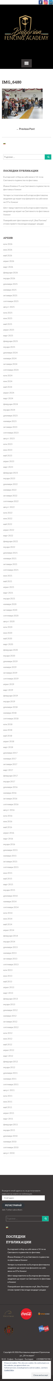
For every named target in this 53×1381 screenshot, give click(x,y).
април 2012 (8, 1050)
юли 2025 (7, 312)
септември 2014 (10, 907)
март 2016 (8, 838)
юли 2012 (7, 1033)
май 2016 (7, 827)
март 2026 (8, 267)
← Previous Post (25, 128)
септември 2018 (10, 718)
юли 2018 (7, 724)
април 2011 (8, 1113)
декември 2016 (10, 787)
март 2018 (8, 747)
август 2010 (9, 1153)
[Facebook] (40, 2)
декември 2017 (10, 753)
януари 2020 (9, 655)
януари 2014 (9, 941)
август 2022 (9, 507)
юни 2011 (7, 1101)
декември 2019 (10, 661)
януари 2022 (9, 547)
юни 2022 (7, 518)
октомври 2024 (10, 364)
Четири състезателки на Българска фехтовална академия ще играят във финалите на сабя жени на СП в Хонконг (25, 198)
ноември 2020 (9, 604)
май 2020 (7, 638)
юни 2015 (7, 873)
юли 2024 (7, 375)
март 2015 (8, 884)
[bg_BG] (4, 143)
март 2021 (8, 592)
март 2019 (8, 690)
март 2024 (8, 398)
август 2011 (9, 1090)
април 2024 (8, 392)
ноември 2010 (9, 1141)
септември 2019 (10, 678)
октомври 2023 (10, 427)
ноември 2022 (9, 490)
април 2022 (8, 530)
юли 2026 (7, 244)
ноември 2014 (9, 901)
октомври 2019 (10, 673)
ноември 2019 (9, 667)
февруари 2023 (10, 472)
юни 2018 (7, 730)
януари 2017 (9, 781)
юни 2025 (7, 318)
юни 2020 (7, 633)
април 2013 (8, 987)
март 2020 (8, 644)
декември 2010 (10, 1136)
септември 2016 (10, 804)
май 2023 (7, 455)
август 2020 (9, 621)
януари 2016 (9, 844)
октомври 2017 (10, 764)
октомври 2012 (10, 1021)
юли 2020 (7, 627)
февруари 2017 (10, 775)
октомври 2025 (10, 295)
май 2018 (7, 735)
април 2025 (8, 330)
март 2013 (8, 993)
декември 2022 (10, 484)
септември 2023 (10, 432)
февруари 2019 (10, 695)
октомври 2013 (10, 958)
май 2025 (7, 324)
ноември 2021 (9, 558)
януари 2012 (9, 1067)
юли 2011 (7, 1096)
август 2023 (9, 438)
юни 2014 (7, 918)
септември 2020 (10, 615)
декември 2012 (10, 1010)
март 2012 (8, 1056)
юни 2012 (7, 1038)
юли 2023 (7, 444)
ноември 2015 (9, 855)
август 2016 (9, 810)
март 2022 (8, 535)
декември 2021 (10, 553)
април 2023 (8, 461)
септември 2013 (10, 964)
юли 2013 (7, 970)
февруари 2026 (10, 272)
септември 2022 (10, 501)
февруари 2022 (10, 541)
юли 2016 (7, 816)
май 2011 (7, 1107)
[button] (26, 31)
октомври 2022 (10, 495)
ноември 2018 (9, 713)
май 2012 (7, 1044)
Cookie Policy (9, 1370)
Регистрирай (13, 1205)
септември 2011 (10, 1084)
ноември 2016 (9, 793)
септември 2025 (10, 301)
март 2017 (8, 770)
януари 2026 (9, 278)
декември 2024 (10, 352)
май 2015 (7, 878)
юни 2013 (7, 976)
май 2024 (7, 387)
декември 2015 (10, 850)
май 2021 (7, 581)
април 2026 (8, 261)
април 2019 (8, 684)
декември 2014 (10, 896)
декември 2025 (10, 284)
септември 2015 (10, 867)
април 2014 (8, 930)
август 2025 (9, 307)
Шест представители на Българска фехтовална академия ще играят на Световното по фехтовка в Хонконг (26, 211)
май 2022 (7, 524)
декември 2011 (10, 1073)
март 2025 (8, 335)
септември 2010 (10, 1147)
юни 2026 (7, 249)
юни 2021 (7, 575)
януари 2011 (9, 1130)
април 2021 (8, 587)
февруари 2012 (10, 1061)
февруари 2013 (10, 998)
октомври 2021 (10, 564)
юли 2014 (7, 913)
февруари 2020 (10, 650)
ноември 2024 (9, 358)
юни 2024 (7, 381)
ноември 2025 (9, 290)
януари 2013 (9, 1004)
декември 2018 (10, 707)
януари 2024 (9, 410)
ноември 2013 (9, 953)
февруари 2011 (10, 1124)
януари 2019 (9, 701)
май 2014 (7, 924)
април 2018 (8, 741)
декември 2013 (10, 947)
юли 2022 (7, 512)
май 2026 (7, 255)
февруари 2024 (10, 404)
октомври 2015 (10, 861)
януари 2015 (9, 890)
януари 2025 (9, 347)
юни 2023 (7, 450)
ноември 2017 (9, 758)
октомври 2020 (10, 610)
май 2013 (7, 981)
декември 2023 (10, 415)
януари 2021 (9, 598)
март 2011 (8, 1118)
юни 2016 (7, 821)
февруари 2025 (10, 341)
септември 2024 (10, 370)
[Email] (51, 2)
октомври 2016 (10, 798)
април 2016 (8, 833)
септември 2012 (10, 1027)
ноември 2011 (9, 1079)
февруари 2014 (10, 936)
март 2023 (8, 467)
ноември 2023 (9, 421)
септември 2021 (10, 570)
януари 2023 (9, 478)
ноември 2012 (9, 1016)
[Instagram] (45, 2)
